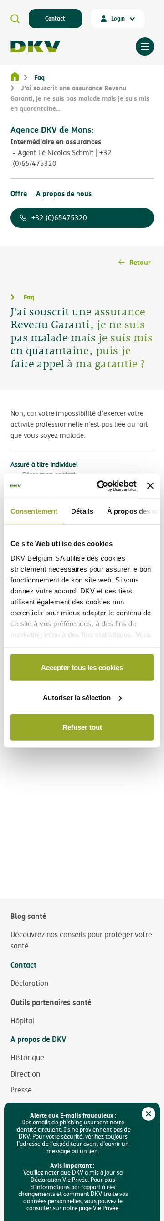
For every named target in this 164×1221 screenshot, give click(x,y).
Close (148, 1114)
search (15, 18)
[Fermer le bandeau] (150, 486)
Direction (25, 1074)
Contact (55, 18)
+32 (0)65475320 (59, 217)
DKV (35, 46)
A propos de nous (64, 193)
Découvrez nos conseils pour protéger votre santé (81, 940)
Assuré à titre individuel (44, 464)
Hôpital (22, 1020)
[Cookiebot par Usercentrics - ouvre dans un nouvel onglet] (101, 486)
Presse (21, 1090)
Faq (39, 77)
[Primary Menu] (145, 46)
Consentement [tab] (33, 511)
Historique (27, 1057)
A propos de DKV (38, 1039)
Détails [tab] (82, 511)
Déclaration (29, 983)
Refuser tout (82, 727)
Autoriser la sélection (77, 697)
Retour (140, 262)
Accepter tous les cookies (82, 667)
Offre (18, 193)
